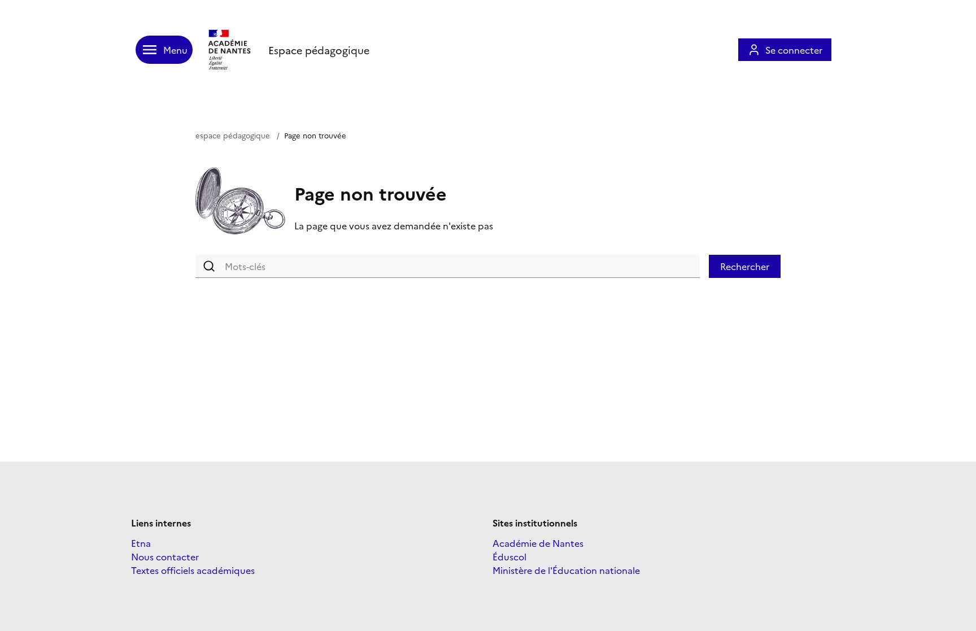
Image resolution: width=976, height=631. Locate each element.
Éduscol (509, 556)
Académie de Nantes (538, 543)
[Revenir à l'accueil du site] (230, 50)
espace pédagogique (232, 135)
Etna (141, 543)
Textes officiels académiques (193, 570)
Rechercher (744, 266)
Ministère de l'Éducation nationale (566, 570)
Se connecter (793, 49)
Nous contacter (165, 556)
